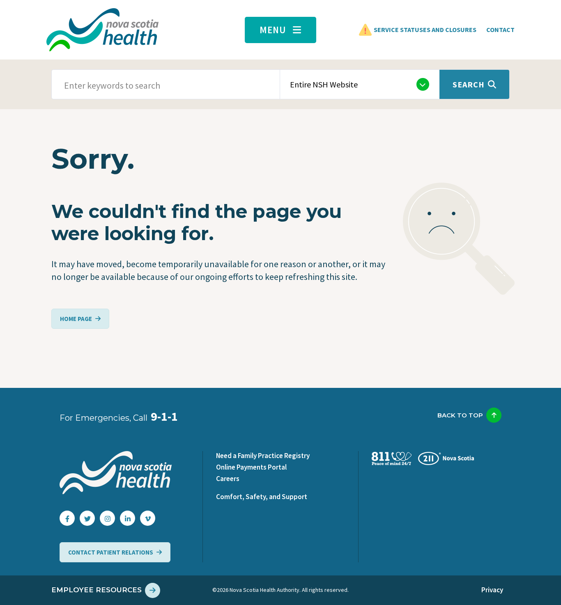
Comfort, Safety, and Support (261, 496)
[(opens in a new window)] (67, 518)
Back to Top (460, 415)
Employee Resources (96, 590)
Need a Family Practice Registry (263, 455)
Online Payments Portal (251, 467)
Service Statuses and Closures (425, 29)
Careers (227, 478)
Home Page (76, 319)
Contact (500, 29)
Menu (273, 30)
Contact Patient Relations (110, 552)
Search (469, 84)
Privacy (492, 589)
